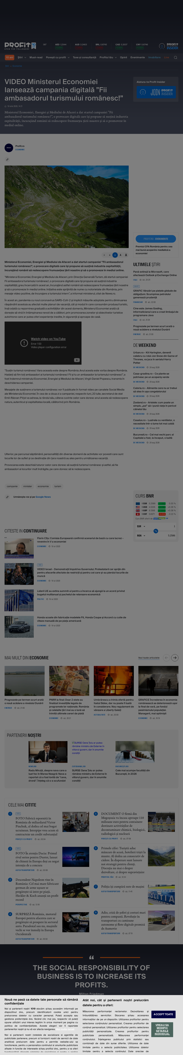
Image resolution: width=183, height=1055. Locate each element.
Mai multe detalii (65, 1029)
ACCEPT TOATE (163, 1014)
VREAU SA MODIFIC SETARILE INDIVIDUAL (162, 1029)
